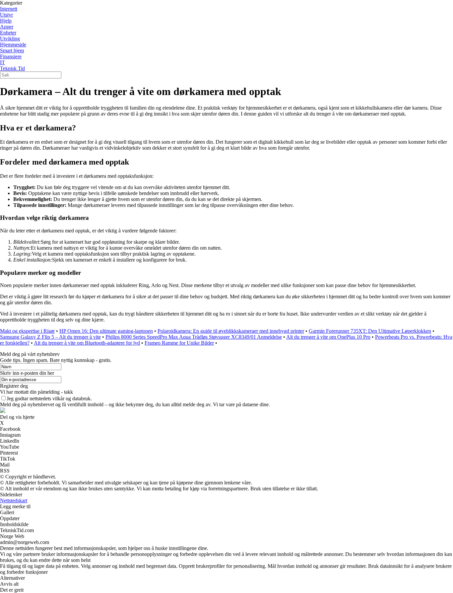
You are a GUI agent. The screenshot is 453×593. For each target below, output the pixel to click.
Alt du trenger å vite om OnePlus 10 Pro (328, 337)
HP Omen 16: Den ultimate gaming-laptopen (106, 331)
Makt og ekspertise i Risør (27, 331)
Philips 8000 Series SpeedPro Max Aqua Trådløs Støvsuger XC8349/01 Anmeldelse (193, 337)
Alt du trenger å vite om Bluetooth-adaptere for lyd (87, 343)
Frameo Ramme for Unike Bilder (179, 343)
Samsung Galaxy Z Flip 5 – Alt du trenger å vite (50, 337)
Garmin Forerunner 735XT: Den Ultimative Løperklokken (370, 331)
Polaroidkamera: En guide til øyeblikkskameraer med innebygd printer (231, 331)
